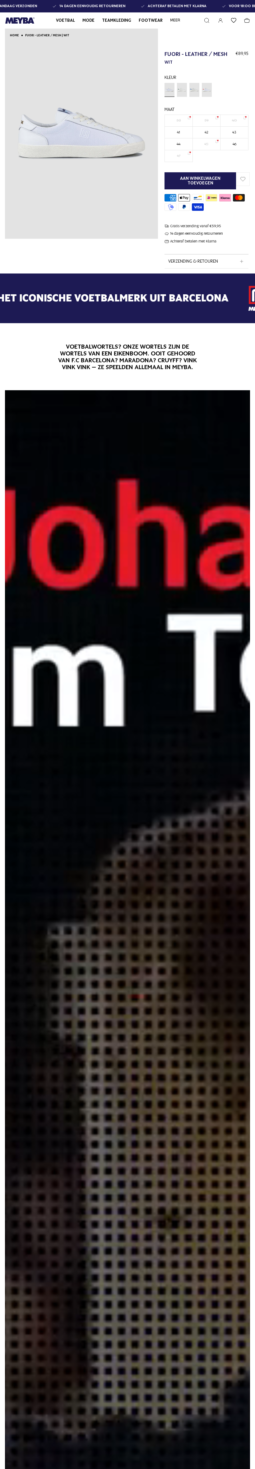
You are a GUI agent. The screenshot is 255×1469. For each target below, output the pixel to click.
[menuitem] (175, 20)
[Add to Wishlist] (243, 179)
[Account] (220, 20)
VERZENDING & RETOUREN (193, 261)
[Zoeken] (207, 20)
